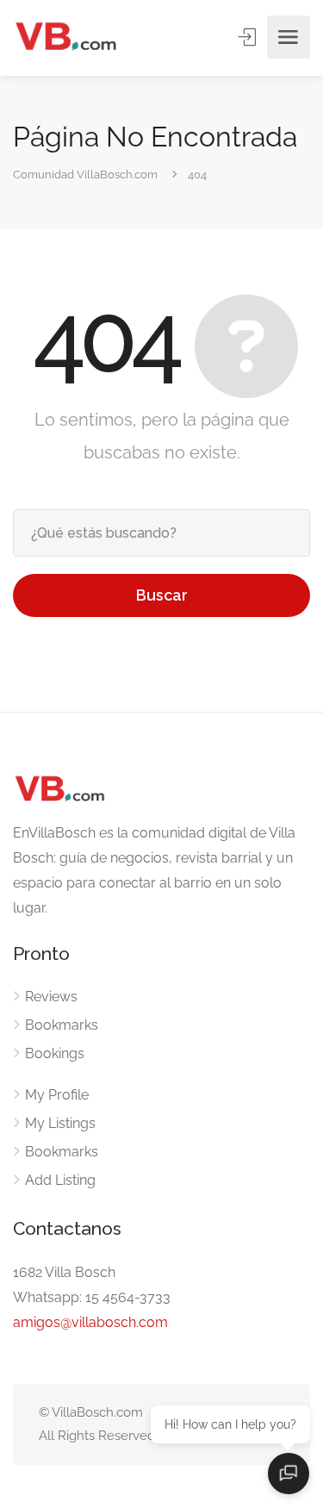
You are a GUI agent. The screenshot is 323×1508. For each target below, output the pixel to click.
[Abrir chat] (288, 1473)
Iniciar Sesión (249, 37)
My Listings (60, 1123)
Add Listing (60, 1180)
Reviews (51, 996)
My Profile (57, 1095)
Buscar (162, 595)
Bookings (54, 1053)
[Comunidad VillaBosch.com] (65, 37)
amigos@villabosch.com (90, 1322)
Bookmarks (61, 1025)
